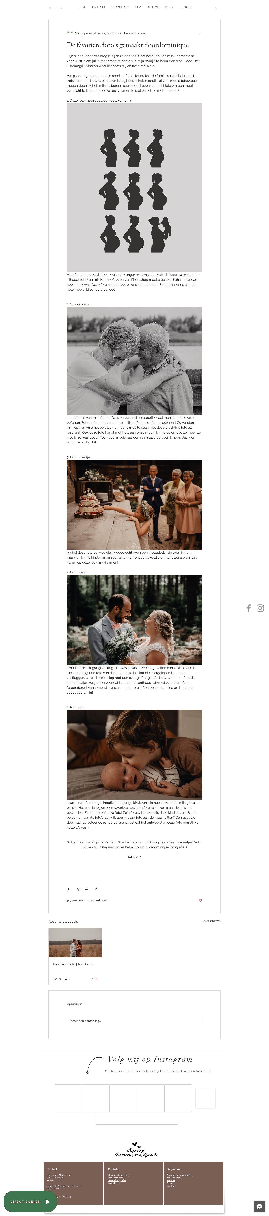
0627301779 (53, 1188)
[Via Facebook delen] (68, 889)
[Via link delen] (95, 889)
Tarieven (171, 1180)
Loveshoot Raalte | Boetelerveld (73, 964)
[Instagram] (260, 608)
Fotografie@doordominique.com (64, 1186)
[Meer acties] (200, 33)
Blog (169, 1183)
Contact (171, 1186)
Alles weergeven (211, 920)
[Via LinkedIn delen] (86, 889)
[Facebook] (249, 608)
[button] (120, 7)
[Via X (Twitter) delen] (77, 889)
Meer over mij (174, 1177)
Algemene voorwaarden (179, 1175)
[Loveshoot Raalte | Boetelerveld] (75, 942)
